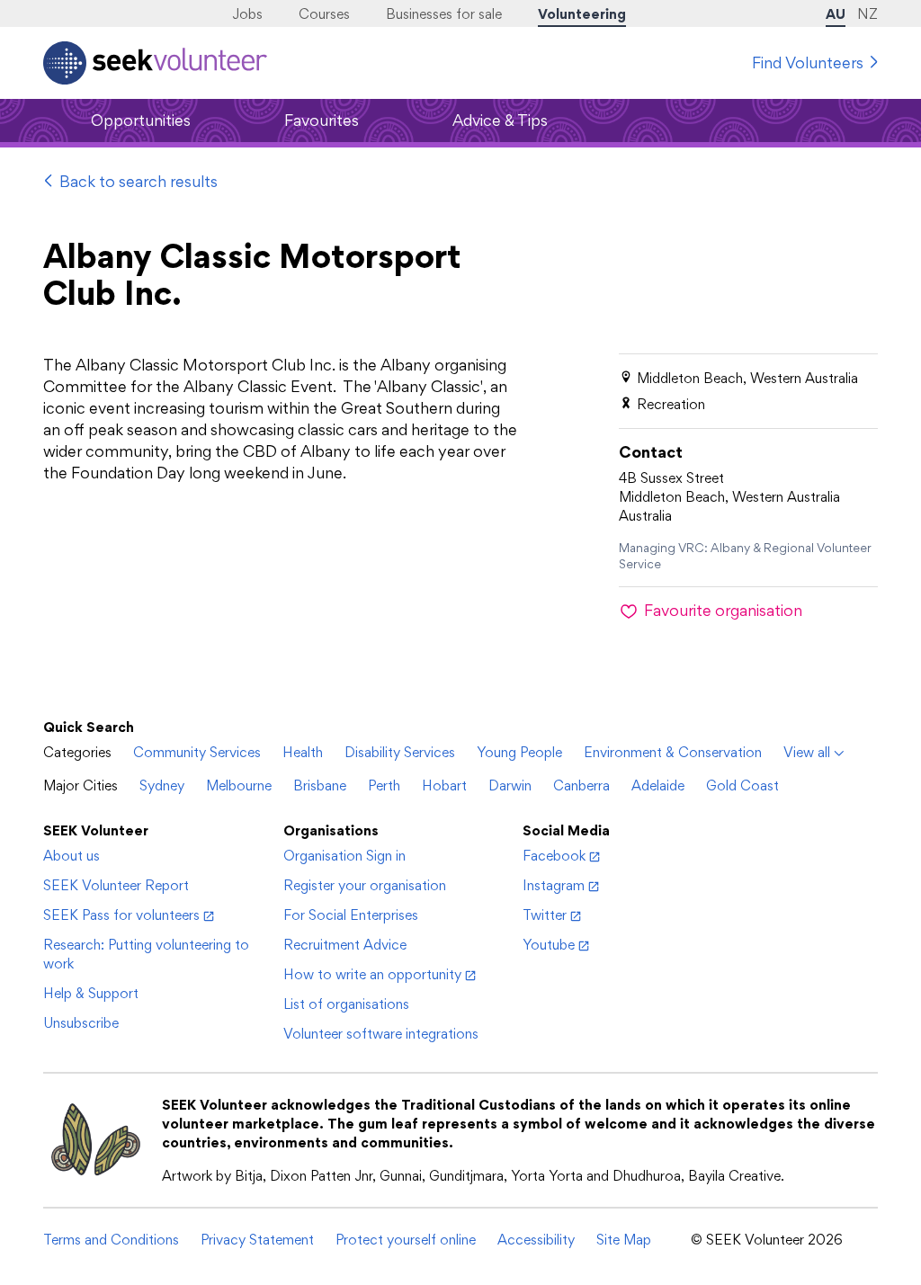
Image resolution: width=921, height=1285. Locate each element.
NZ (867, 13)
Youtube (549, 944)
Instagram (554, 885)
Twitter (545, 915)
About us (71, 855)
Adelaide (657, 785)
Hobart (444, 785)
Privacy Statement (257, 1239)
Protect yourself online (405, 1239)
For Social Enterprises (350, 915)
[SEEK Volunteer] (155, 63)
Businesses (444, 13)
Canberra (581, 785)
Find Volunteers (807, 62)
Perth (384, 785)
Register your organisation (364, 885)
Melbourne (239, 785)
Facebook (554, 855)
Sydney (161, 785)
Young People (519, 752)
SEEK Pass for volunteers (121, 915)
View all (806, 752)
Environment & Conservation (673, 752)
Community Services (197, 752)
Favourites (321, 120)
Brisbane (319, 785)
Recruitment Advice (345, 944)
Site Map (623, 1239)
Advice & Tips (500, 120)
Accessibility (536, 1239)
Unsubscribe (81, 1022)
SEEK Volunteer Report (116, 885)
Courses (324, 13)
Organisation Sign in (344, 855)
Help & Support (91, 993)
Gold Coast (742, 785)
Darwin (510, 785)
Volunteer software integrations (380, 1033)
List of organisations (346, 1004)
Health (302, 752)
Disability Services (399, 752)
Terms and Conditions (111, 1239)
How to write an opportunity (372, 974)
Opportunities (141, 120)
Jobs (247, 13)
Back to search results (138, 181)
